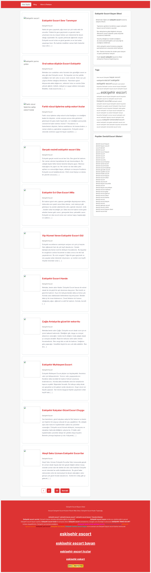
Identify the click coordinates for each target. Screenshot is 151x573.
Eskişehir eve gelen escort (104, 106)
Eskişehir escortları (104, 101)
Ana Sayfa (26, 4)
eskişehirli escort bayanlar (105, 108)
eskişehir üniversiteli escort (113, 120)
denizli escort (100, 150)
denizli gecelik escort (103, 170)
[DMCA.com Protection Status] (76, 567)
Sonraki (65, 491)
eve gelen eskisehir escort (114, 122)
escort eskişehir (112, 80)
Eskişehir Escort (47, 26)
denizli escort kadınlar (103, 168)
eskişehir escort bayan (103, 96)
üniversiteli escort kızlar (114, 127)
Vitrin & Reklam (46, 4)
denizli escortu (101, 160)
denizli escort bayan (102, 144)
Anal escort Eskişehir (103, 77)
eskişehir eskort (117, 101)
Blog (35, 4)
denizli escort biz (101, 211)
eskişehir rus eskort (107, 113)
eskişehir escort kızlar (115, 99)
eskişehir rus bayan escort (109, 110)
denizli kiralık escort (102, 173)
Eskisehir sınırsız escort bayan (111, 86)
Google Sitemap (97, 517)
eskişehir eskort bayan (103, 104)
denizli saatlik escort (102, 172)
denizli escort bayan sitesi (104, 209)
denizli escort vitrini (102, 207)
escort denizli (100, 148)
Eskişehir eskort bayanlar (118, 104)
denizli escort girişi (102, 191)
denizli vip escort (101, 181)
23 (57, 491)
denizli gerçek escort (103, 205)
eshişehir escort (104, 83)
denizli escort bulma (102, 197)
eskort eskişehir (101, 122)
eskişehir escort (114, 92)
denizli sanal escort (102, 164)
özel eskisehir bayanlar (113, 124)
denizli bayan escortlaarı (104, 187)
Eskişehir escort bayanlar (118, 96)
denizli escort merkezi (103, 189)
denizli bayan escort (102, 146)
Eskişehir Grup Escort (119, 106)
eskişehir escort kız (102, 99)
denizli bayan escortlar (103, 183)
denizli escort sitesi (102, 177)
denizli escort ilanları (102, 162)
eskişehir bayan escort (110, 89)
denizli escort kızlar (102, 166)
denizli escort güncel (103, 193)
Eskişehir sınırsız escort (109, 115)
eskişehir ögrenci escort (108, 117)
